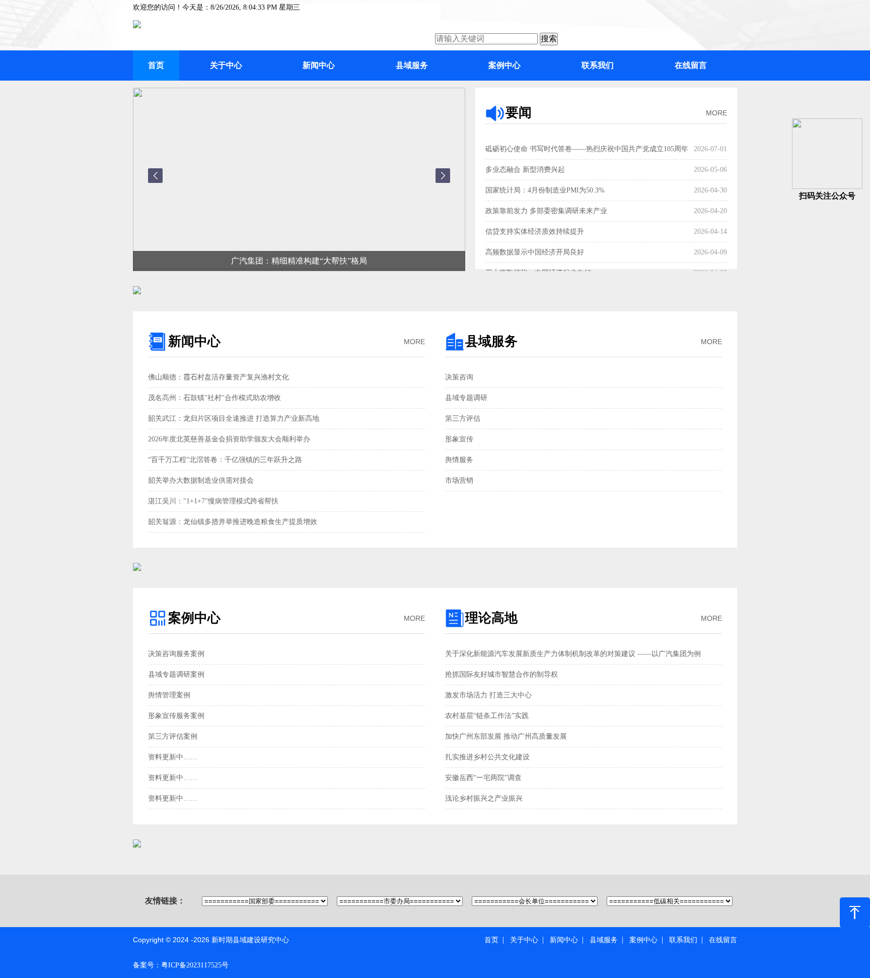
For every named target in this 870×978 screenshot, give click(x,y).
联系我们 (598, 65)
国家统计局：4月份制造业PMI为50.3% (545, 190)
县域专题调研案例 (176, 674)
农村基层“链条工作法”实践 (487, 716)
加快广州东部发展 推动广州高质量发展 (506, 736)
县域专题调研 (466, 398)
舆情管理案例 (169, 695)
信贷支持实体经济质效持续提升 (534, 231)
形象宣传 (459, 439)
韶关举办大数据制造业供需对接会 (201, 480)
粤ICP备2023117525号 (195, 965)
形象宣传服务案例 (176, 716)
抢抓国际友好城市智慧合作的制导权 (501, 674)
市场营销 (459, 480)
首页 (156, 65)
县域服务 (412, 65)
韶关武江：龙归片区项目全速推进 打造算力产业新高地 (233, 418)
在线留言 (691, 65)
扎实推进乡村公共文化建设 (487, 757)
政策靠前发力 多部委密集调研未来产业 (546, 211)
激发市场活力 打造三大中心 (488, 695)
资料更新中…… (172, 757)
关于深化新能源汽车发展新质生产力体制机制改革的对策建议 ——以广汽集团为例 (573, 654)
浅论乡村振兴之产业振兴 (484, 798)
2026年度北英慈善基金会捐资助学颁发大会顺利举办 (229, 439)
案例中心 (504, 65)
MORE (716, 113)
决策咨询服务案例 (176, 654)
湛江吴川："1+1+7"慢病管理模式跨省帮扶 (213, 501)
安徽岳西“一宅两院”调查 (483, 777)
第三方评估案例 (172, 736)
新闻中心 (319, 65)
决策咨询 (459, 377)
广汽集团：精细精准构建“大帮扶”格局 (299, 260)
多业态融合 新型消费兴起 (525, 169)
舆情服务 (459, 460)
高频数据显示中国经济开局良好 (534, 252)
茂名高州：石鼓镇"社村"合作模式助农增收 (214, 398)
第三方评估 (462, 418)
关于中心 (226, 65)
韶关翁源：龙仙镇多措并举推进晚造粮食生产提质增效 (232, 522)
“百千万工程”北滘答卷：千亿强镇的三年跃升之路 (225, 460)
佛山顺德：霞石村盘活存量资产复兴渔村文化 (218, 377)
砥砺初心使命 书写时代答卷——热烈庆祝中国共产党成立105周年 (586, 149)
